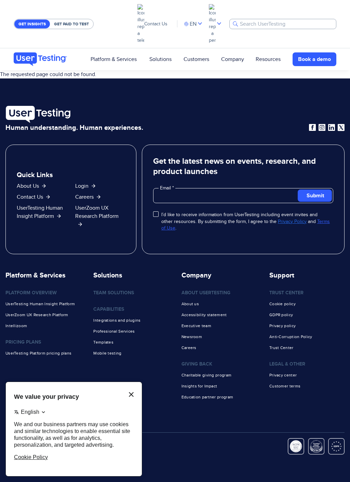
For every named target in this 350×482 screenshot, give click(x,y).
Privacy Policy (292, 221)
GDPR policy (281, 314)
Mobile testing (107, 353)
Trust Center (281, 347)
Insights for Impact (199, 386)
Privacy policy (282, 325)
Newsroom (191, 336)
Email (166, 187)
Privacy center (283, 375)
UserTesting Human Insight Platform (40, 303)
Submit (315, 195)
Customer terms (284, 386)
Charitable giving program (206, 375)
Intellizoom (16, 325)
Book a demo (314, 59)
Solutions (160, 59)
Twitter (341, 127)
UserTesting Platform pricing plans (38, 353)
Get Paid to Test (71, 24)
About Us (28, 186)
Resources (268, 59)
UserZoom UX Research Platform (97, 212)
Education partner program (207, 397)
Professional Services (114, 331)
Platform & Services (114, 59)
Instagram (322, 127)
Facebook (312, 127)
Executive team (196, 325)
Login (82, 186)
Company (232, 59)
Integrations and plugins (116, 320)
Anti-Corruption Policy (290, 336)
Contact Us (155, 23)
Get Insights (32, 24)
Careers (84, 197)
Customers (196, 59)
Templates (103, 342)
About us (190, 303)
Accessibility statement (204, 314)
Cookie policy (282, 303)
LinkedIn (331, 127)
